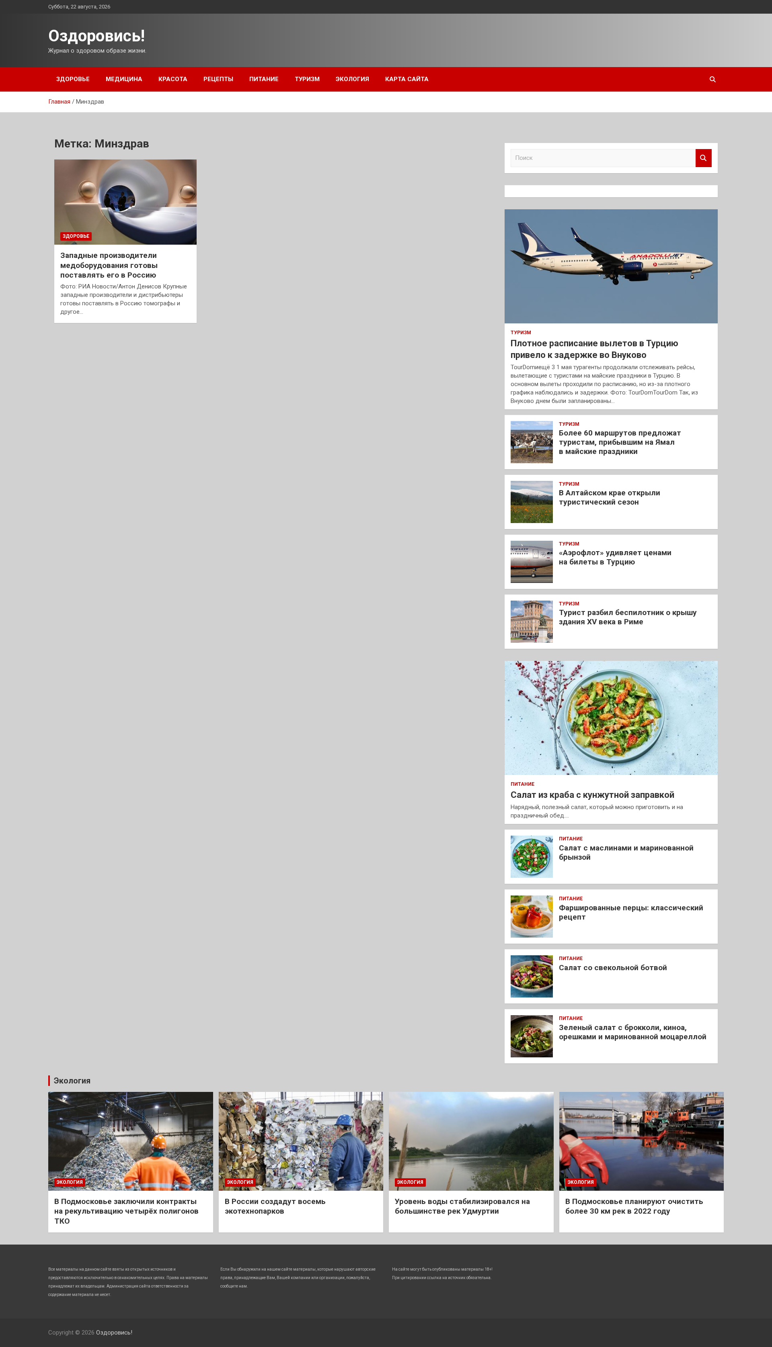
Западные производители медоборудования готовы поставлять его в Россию (109, 265)
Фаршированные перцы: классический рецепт (631, 912)
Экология (352, 79)
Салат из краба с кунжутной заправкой (592, 795)
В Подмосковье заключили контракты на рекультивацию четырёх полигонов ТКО (126, 1211)
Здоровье (73, 79)
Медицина (124, 79)
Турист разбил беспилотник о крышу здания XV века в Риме (628, 617)
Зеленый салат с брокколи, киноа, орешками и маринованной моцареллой (632, 1032)
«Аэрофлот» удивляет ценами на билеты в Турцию (615, 557)
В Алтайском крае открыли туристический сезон (609, 497)
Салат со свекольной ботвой (613, 967)
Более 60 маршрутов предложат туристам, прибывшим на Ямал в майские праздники (620, 442)
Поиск (704, 158)
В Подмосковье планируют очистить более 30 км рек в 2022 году (634, 1206)
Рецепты (218, 79)
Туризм (307, 79)
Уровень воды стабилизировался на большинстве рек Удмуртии (462, 1206)
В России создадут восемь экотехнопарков (275, 1206)
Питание (264, 79)
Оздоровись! (96, 36)
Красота (172, 79)
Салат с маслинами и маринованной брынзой (626, 852)
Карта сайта (407, 79)
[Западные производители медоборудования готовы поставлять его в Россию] (125, 202)
